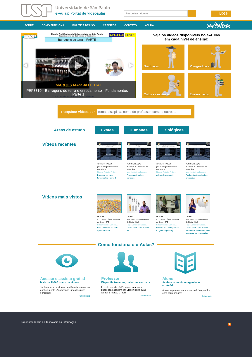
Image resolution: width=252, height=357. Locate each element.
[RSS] (229, 324)
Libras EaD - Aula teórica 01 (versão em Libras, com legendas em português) (198, 230)
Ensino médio (199, 94)
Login (223, 13)
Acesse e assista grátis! (62, 278)
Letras (100, 216)
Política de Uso (83, 25)
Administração (104, 164)
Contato (130, 25)
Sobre (29, 25)
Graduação (151, 66)
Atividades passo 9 (165, 175)
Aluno (167, 278)
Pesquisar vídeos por (78, 112)
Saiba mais (85, 296)
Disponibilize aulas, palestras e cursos (125, 282)
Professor (110, 278)
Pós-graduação (200, 66)
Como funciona (53, 25)
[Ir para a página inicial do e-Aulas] (68, 15)
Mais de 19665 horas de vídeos (59, 282)
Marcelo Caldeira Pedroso (107, 172)
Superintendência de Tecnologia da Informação (48, 321)
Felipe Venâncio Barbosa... (107, 225)
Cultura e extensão (157, 94)
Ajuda (149, 25)
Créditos (109, 25)
